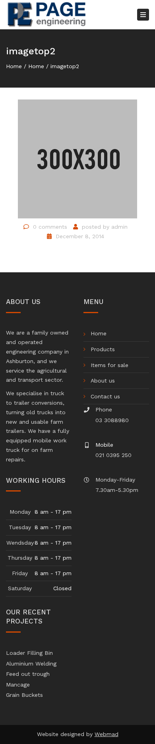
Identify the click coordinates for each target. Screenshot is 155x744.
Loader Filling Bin (29, 653)
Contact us (105, 396)
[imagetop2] (77, 158)
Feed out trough (28, 674)
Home (14, 66)
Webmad (106, 734)
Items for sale (109, 365)
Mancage (18, 684)
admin (119, 227)
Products (103, 349)
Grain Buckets (24, 695)
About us (103, 380)
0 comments (50, 227)
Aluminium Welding (31, 663)
